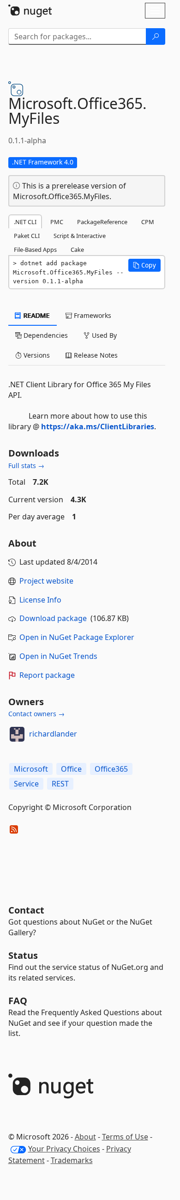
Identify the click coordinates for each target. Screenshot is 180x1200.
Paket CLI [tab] (27, 235)
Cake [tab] (77, 249)
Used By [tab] (103, 335)
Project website (46, 581)
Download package (53, 618)
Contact (26, 910)
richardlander (53, 734)
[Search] (155, 36)
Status (23, 955)
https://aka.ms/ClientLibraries (97, 426)
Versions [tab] (36, 355)
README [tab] (36, 315)
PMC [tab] (56, 222)
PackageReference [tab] (102, 222)
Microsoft (31, 769)
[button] (144, 265)
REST (60, 784)
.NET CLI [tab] (25, 222)
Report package (47, 675)
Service (26, 784)
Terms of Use (125, 1137)
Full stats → (26, 465)
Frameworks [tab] (91, 315)
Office (71, 769)
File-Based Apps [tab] (35, 249)
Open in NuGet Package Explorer (76, 637)
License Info (40, 600)
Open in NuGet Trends (58, 656)
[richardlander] (17, 734)
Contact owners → (36, 713)
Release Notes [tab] (95, 355)
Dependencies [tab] (45, 335)
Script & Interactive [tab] (80, 235)
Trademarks (72, 1160)
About (85, 1137)
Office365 (111, 769)
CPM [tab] (147, 222)
